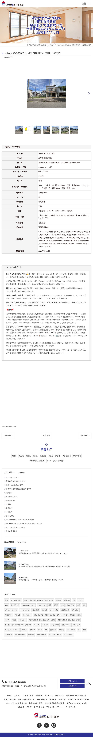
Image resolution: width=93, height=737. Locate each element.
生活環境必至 (65, 610)
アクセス (24, 630)
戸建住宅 (17, 615)
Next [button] (88, 93)
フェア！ (80, 600)
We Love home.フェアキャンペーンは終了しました (24, 523)
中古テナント (11, 500)
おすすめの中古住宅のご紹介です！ (18, 489)
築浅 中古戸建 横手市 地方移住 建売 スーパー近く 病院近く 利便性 (57, 615)
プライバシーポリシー (12, 630)
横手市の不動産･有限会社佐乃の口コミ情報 (42, 620)
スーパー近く (54, 610)
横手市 (40, 630)
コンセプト (22, 620)
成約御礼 (9, 493)
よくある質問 (55, 625)
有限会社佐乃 (66, 625)
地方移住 (32, 630)
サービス (36, 625)
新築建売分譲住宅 (20, 635)
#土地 (21, 456)
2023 (6, 605)
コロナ (7, 620)
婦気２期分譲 (70, 605)
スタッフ (45, 625)
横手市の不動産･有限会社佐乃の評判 (69, 620)
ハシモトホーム (24, 610)
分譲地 (8, 504)
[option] (46, 93)
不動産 (14, 620)
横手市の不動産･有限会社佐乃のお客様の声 (18, 625)
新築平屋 (67, 600)
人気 (46, 630)
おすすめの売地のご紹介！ (10, 427)
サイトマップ (71, 707)
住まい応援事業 (11, 531)
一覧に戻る (46, 435)
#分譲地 (43, 456)
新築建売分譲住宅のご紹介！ (16, 481)
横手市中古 (75, 610)
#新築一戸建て (54, 456)
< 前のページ (8, 435)
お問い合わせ (76, 625)
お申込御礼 (10, 516)
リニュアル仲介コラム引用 (15, 527)
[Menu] (89, 3)
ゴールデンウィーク (11, 610)
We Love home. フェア (28, 605)
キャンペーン (42, 605)
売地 (74, 600)
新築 (6, 600)
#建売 (28, 456)
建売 (62, 605)
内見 (84, 630)
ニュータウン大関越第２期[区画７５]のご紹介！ (38, 600)
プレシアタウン (68, 635)
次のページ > (85, 435)
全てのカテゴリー (12, 477)
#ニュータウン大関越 (55, 460)
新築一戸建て (71, 630)
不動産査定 (8, 635)
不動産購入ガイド (12, 496)
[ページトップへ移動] (88, 683)
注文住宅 (44, 610)
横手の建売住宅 (41, 635)
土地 (78, 605)
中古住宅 (61, 630)
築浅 (79, 630)
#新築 (35, 456)
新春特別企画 (15, 605)
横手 (49, 605)
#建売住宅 (67, 456)
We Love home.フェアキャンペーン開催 (20, 519)
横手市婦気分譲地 (16, 600)
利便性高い (8, 615)
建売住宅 (31, 635)
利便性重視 (35, 610)
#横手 (14, 456)
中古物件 (9, 512)
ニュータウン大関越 (55, 635)
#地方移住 (77, 456)
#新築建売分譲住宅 (37, 460)
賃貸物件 (9, 508)
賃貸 (84, 605)
